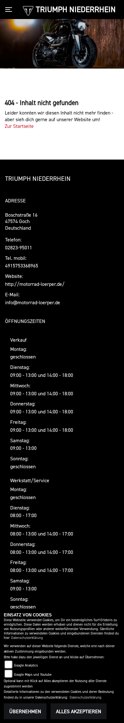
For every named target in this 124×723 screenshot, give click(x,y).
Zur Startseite (19, 126)
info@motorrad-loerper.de (32, 302)
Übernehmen (25, 711)
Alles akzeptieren (78, 711)
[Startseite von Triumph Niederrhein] (28, 10)
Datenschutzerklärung (27, 638)
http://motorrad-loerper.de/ (35, 284)
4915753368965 (21, 265)
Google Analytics (26, 665)
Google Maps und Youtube (33, 675)
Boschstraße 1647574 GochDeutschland (21, 221)
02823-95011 (18, 247)
